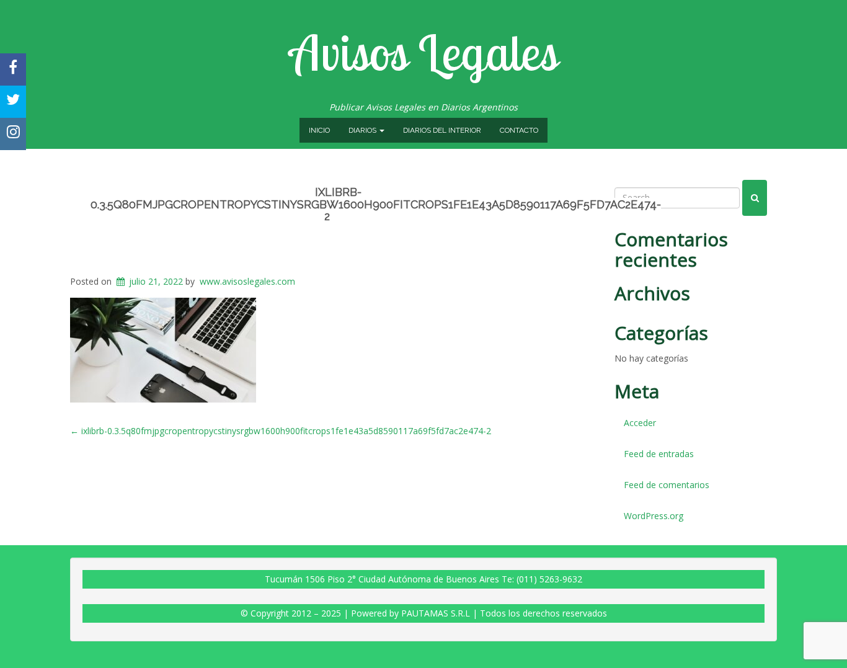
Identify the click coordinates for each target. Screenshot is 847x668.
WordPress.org (653, 516)
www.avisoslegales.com (247, 281)
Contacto (519, 130)
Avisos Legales (423, 52)
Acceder (640, 423)
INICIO (319, 130)
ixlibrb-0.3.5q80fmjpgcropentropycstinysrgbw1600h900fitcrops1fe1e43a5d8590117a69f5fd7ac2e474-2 (376, 204)
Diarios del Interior (442, 130)
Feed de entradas (659, 454)
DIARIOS (363, 130)
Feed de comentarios (666, 485)
